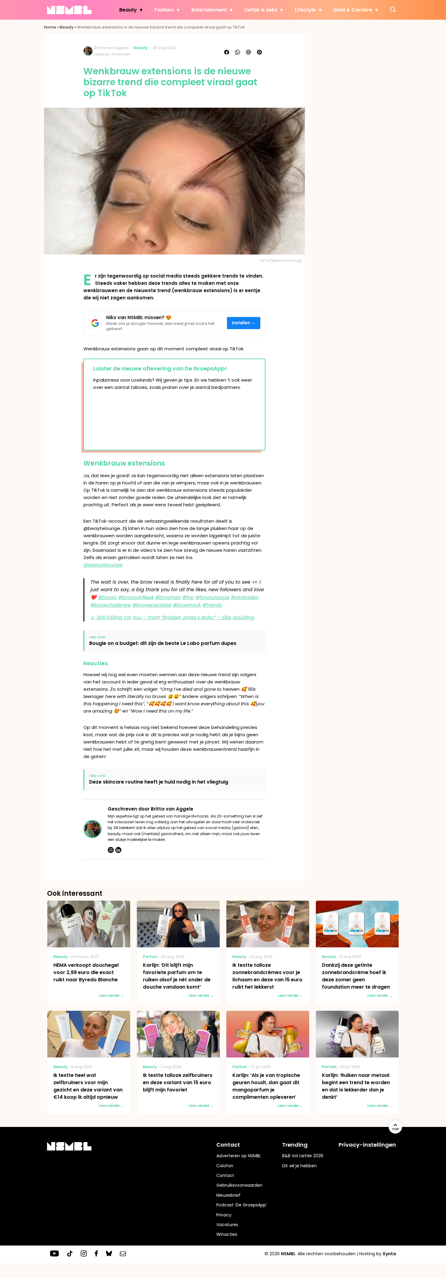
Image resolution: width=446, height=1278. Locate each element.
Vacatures (227, 1225)
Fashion (164, 9)
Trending (295, 1144)
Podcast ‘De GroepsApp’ (241, 1205)
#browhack (187, 605)
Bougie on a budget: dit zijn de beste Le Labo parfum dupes (162, 643)
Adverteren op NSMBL (238, 1156)
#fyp (188, 597)
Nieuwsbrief (228, 1195)
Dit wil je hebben (299, 1166)
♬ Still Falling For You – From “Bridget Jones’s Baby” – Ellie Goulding (172, 617)
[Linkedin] (118, 850)
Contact (225, 1175)
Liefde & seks (261, 9)
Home (50, 27)
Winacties (226, 1234)
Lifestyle (305, 9)
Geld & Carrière (352, 9)
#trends (212, 605)
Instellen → (244, 323)
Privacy (223, 1215)
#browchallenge (110, 605)
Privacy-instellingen (367, 1144)
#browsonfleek (136, 597)
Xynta (389, 1254)
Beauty (128, 9)
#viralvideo (244, 597)
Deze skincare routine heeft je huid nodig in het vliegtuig (158, 782)
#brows (107, 597)
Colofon (224, 1166)
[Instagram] (111, 850)
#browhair (168, 597)
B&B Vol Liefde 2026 (302, 1156)
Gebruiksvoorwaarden (239, 1185)
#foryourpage (212, 597)
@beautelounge (103, 564)
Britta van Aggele (111, 47)
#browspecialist (151, 605)
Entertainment (209, 9)
